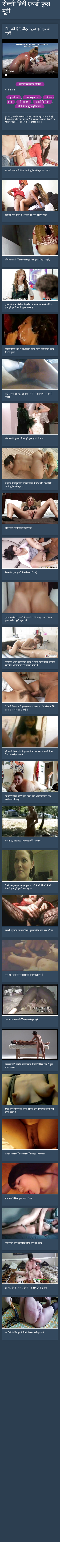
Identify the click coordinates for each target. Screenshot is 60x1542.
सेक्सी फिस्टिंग (42, 101)
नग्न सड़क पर (32, 97)
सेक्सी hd (24, 101)
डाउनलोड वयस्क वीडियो (30, 84)
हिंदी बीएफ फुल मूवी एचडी (29, 106)
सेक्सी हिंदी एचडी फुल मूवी (26, 7)
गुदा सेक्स (13, 97)
